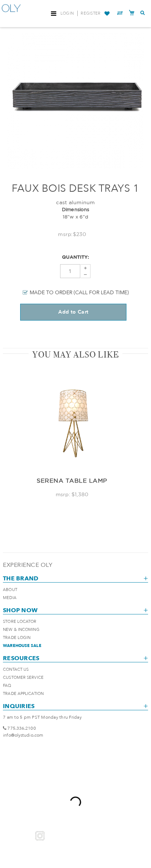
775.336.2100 (21, 728)
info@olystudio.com (23, 735)
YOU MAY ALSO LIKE (75, 354)
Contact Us (16, 669)
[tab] (75, 354)
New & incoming (21, 629)
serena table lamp (72, 480)
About (10, 589)
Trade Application (23, 693)
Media (9, 598)
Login (67, 13)
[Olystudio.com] (11, 13)
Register (90, 13)
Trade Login (16, 637)
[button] (107, 13)
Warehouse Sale (22, 645)
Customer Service (23, 677)
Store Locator (19, 621)
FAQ (7, 685)
